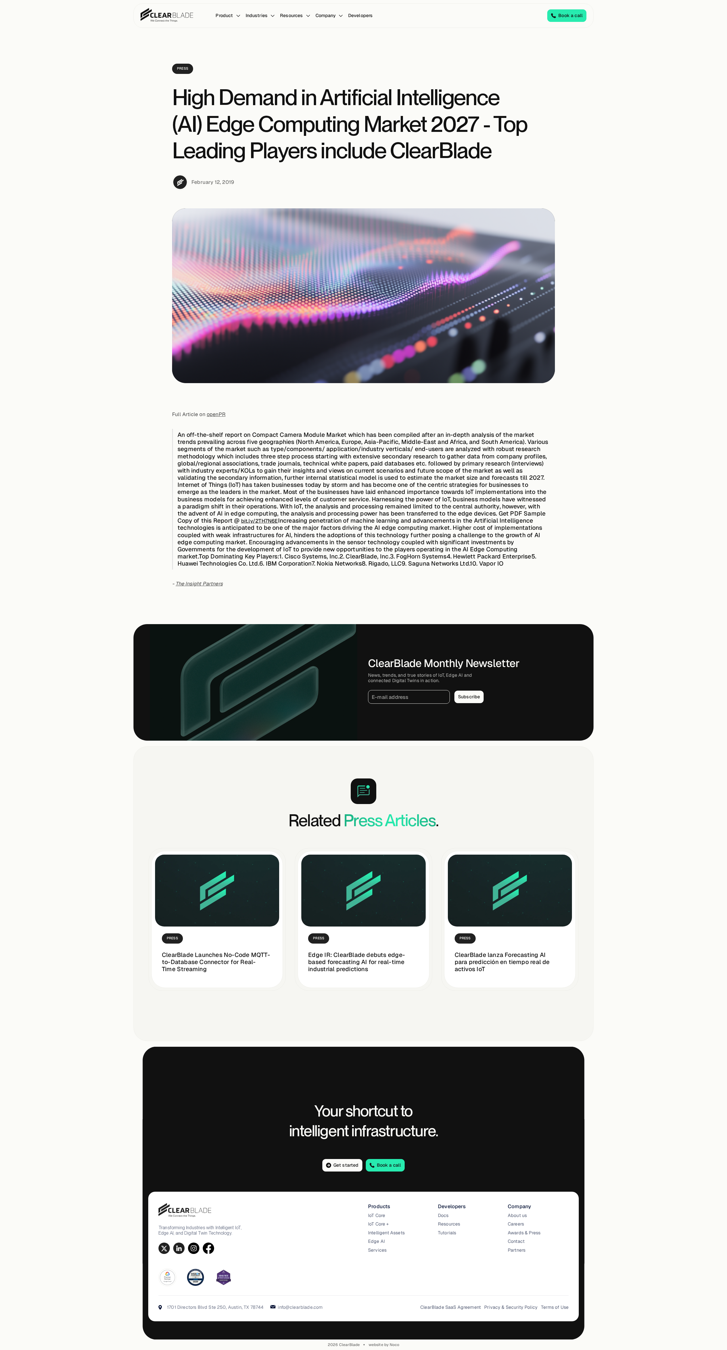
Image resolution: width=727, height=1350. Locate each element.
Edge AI (376, 1241)
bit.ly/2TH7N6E (259, 521)
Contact (516, 1241)
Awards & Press (524, 1232)
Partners (516, 1250)
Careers (516, 1224)
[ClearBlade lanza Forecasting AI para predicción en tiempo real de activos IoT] (510, 891)
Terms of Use (555, 1307)
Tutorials (447, 1232)
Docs (443, 1215)
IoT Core (376, 1215)
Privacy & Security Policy (511, 1307)
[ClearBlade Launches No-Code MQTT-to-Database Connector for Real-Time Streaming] (217, 891)
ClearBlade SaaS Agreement (450, 1307)
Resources (449, 1224)
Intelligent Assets (386, 1232)
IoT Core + (378, 1224)
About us (517, 1215)
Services (377, 1250)
